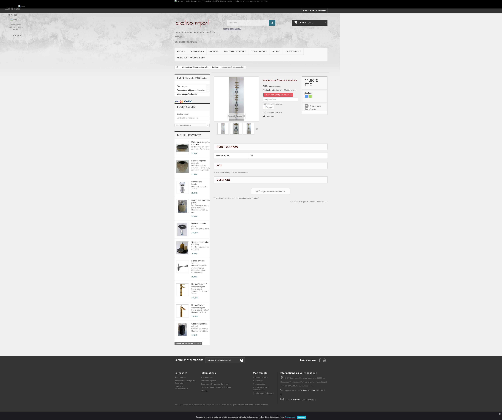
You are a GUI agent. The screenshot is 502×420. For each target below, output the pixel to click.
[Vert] (310, 96)
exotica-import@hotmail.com (303, 399)
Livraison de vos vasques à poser (216, 387)
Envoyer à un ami (274, 112)
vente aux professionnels (191, 58)
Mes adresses (259, 384)
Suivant (257, 129)
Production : (268, 90)
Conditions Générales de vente (214, 384)
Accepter (301, 417)
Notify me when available (273, 104)
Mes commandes (260, 377)
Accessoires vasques (235, 51)
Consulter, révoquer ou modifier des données (308, 202)
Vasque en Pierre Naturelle (241, 405)
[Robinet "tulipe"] (182, 310)
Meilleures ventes (189, 135)
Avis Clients (12, 9)
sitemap (204, 391)
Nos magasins (207, 377)
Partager (268, 107)
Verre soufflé (259, 51)
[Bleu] (306, 96)
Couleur (308, 93)
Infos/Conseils (293, 51)
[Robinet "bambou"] (182, 289)
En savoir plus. (290, 417)
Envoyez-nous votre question (271, 191)
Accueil (181, 51)
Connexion (321, 11)
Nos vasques (197, 51)
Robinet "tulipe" (197, 305)
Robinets (213, 51)
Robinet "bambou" (199, 284)
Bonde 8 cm (196, 182)
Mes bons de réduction (263, 393)
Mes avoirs (258, 381)
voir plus (17, 35)
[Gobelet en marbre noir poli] (182, 329)
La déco (276, 51)
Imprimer (270, 116)
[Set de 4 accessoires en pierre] (182, 247)
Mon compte (260, 372)
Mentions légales (208, 381)
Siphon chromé (197, 261)
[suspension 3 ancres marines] (223, 128)
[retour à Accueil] (177, 67)
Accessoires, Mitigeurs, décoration (191, 90)
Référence (267, 86)
